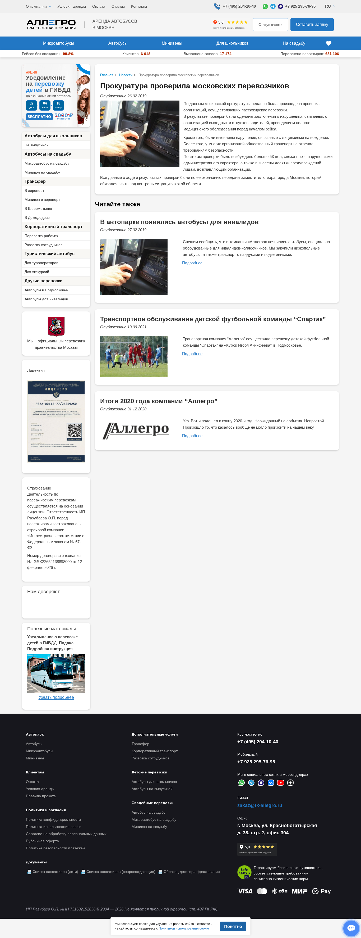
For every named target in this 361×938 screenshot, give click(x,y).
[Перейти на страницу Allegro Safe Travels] (244, 873)
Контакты (139, 6)
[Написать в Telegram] (273, 6)
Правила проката (41, 796)
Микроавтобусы (58, 43)
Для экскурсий (37, 272)
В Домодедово (37, 217)
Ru (328, 6)
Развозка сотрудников (43, 245)
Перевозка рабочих (41, 236)
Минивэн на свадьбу (42, 172)
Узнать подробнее (56, 697)
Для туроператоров (41, 263)
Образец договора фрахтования (192, 871)
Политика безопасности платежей (55, 848)
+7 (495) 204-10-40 (239, 6)
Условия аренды (71, 6)
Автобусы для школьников (53, 136)
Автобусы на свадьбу (48, 154)
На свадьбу (294, 43)
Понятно (233, 926)
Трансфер (35, 181)
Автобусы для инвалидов (46, 299)
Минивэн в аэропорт (42, 199)
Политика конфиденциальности (53, 819)
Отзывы (118, 6)
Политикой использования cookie (184, 928)
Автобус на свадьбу (148, 812)
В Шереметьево (38, 208)
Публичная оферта (42, 841)
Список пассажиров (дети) (55, 871)
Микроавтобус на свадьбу (47, 163)
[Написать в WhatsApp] (265, 6)
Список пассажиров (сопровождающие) (120, 871)
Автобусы (118, 43)
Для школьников (232, 43)
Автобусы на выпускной (152, 789)
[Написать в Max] (280, 6)
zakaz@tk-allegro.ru (259, 805)
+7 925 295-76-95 (300, 6)
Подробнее (192, 263)
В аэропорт (34, 190)
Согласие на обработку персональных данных (66, 834)
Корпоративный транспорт (53, 226)
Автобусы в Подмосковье (46, 290)
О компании (36, 6)
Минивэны (172, 43)
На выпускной (37, 145)
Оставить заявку (312, 24)
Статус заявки (270, 24)
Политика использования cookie (53, 826)
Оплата (98, 6)
